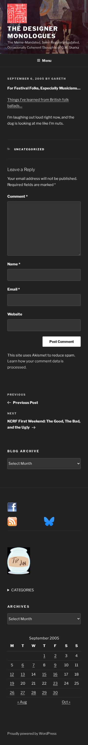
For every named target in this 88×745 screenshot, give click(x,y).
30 (55, 693)
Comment (17, 196)
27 (23, 693)
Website (14, 314)
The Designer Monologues (32, 32)
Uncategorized (29, 149)
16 (55, 674)
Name (13, 264)
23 (55, 683)
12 (12, 674)
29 (44, 693)
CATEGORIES (22, 590)
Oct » (66, 702)
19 (12, 683)
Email (13, 289)
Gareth (58, 78)
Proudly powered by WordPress (31, 733)
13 (23, 674)
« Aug (22, 702)
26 (12, 693)
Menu (46, 60)
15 (44, 674)
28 (33, 693)
